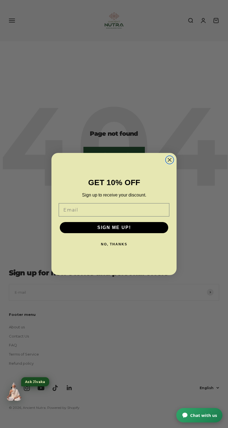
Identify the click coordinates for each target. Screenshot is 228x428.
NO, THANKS (114, 244)
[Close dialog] (169, 160)
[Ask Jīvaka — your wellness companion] (13, 391)
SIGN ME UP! (114, 227)
